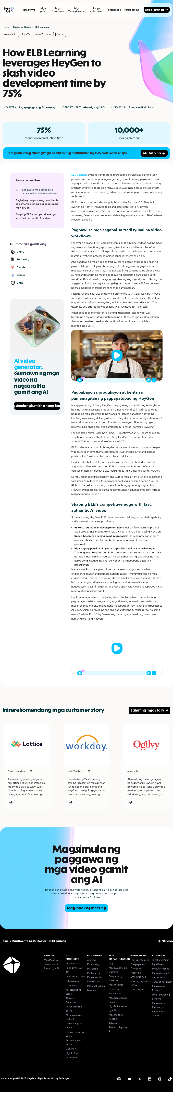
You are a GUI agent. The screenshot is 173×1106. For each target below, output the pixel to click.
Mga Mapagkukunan (77, 10)
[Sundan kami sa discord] (119, 1079)
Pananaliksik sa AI (161, 973)
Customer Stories (22, 27)
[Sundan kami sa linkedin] (149, 1079)
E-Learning (93, 964)
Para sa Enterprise (139, 960)
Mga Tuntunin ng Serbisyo (53, 1078)
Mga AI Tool (72, 1053)
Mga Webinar (116, 984)
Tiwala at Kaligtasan (162, 982)
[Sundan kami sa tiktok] (170, 1079)
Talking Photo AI (74, 968)
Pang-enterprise (96, 10)
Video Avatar (72, 963)
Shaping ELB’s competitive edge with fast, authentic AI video (36, 216)
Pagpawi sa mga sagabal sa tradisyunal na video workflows (39, 191)
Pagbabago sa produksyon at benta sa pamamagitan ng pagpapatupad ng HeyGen (37, 204)
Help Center (115, 989)
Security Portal (159, 977)
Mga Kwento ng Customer (29, 941)
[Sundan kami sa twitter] (139, 1079)
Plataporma (28, 9)
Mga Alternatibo (160, 968)
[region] (117, 355)
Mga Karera (158, 964)
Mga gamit (43, 10)
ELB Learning (79, 174)
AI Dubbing (72, 1057)
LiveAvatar (71, 985)
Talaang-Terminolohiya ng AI (118, 1027)
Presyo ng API (51, 968)
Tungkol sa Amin (160, 960)
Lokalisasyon (72, 981)
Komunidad (115, 993)
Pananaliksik (113, 9)
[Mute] (148, 380)
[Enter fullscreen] (154, 380)
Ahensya (91, 960)
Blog (111, 963)
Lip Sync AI (71, 1048)
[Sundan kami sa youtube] (129, 1079)
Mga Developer (58, 10)
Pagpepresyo (132, 9)
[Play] (117, 355)
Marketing (92, 968)
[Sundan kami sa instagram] (159, 1079)
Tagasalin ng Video (75, 976)
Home (6, 27)
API (67, 972)
